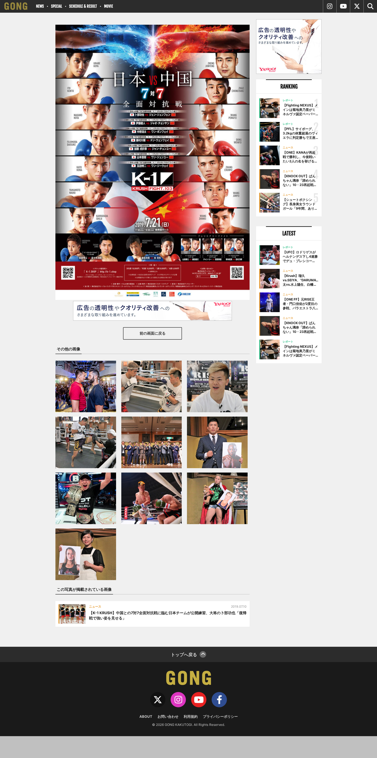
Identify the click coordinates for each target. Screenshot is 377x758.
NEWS (40, 6)
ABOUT (145, 716)
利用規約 (191, 716)
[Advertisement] (289, 438)
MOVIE (108, 6)
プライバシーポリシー (220, 716)
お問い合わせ (168, 716)
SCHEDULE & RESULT (83, 6)
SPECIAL (56, 6)
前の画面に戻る (153, 333)
